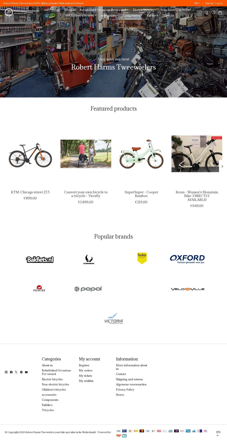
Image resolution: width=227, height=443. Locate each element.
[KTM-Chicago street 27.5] (30, 153)
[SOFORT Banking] (159, 431)
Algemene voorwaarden (131, 384)
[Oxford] (187, 260)
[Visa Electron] (170, 431)
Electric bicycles (52, 379)
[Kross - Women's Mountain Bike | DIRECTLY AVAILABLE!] (196, 153)
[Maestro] (176, 431)
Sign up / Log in (214, 3)
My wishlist (86, 381)
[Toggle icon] (206, 12)
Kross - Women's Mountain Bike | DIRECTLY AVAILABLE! (197, 196)
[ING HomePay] (118, 436)
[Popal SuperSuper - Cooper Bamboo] (141, 153)
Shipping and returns (129, 379)
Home (56, 10)
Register (84, 365)
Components (50, 400)
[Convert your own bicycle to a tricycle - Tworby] (85, 153)
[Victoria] (113, 319)
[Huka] (138, 260)
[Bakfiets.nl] (40, 260)
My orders (85, 370)
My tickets (85, 375)
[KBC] (194, 431)
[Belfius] (182, 431)
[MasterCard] (142, 431)
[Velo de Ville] (188, 289)
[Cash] (130, 431)
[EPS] (205, 431)
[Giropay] (200, 431)
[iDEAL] (136, 431)
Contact (121, 374)
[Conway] (89, 260)
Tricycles (168, 15)
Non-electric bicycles (55, 384)
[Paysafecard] (165, 431)
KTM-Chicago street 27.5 (30, 192)
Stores (120, 394)
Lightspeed (11, 435)
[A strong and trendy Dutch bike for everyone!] (22, 12)
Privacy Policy (125, 389)
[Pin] (124, 431)
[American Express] (188, 431)
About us (70, 10)
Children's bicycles (54, 389)
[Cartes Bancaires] (124, 436)
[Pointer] (39, 289)
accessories (49, 394)
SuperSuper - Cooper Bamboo (141, 194)
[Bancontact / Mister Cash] (153, 431)
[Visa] (147, 431)
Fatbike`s (152, 15)
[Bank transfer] (118, 431)
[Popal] (88, 289)
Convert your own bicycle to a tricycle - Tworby (85, 194)
